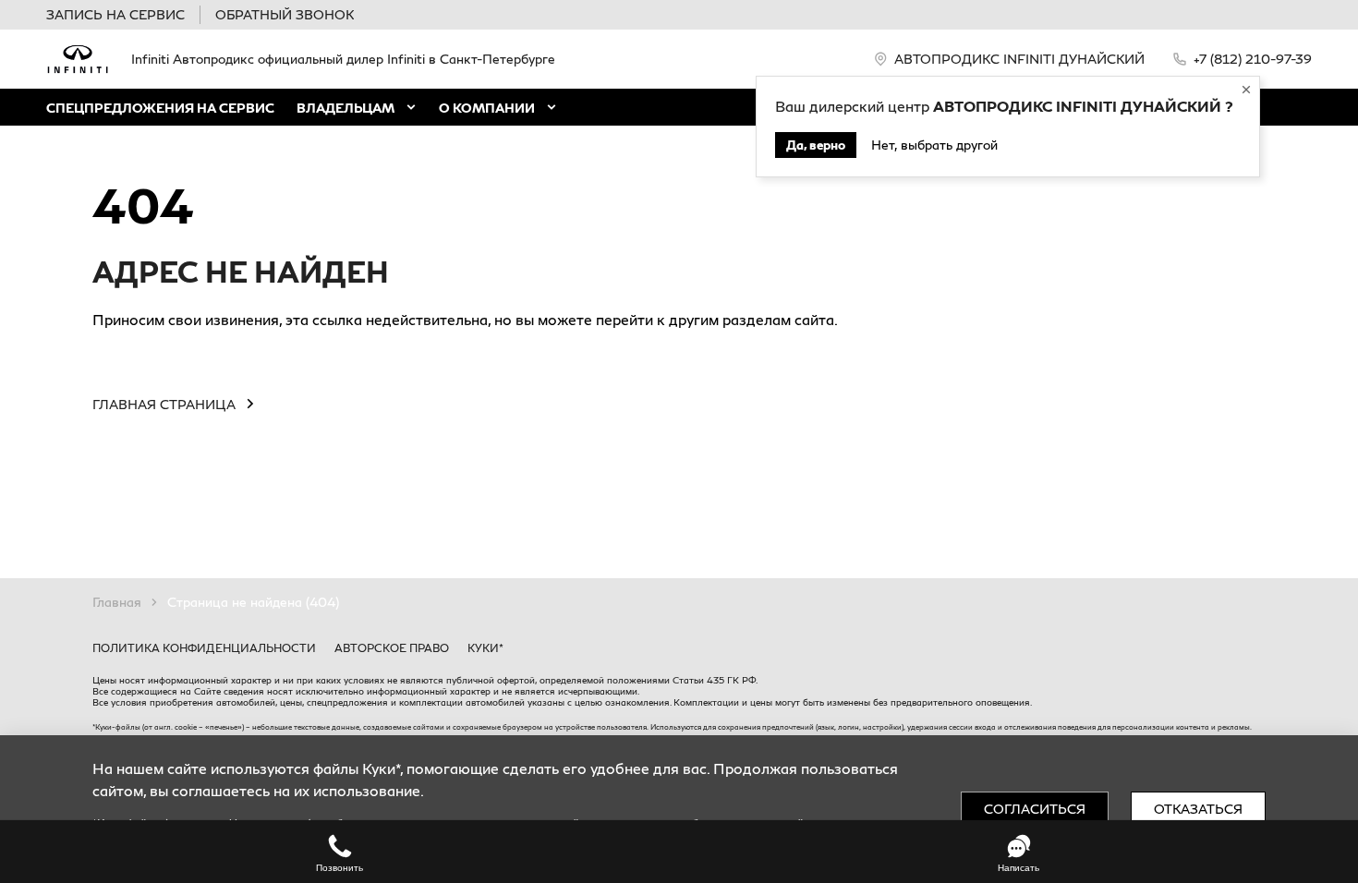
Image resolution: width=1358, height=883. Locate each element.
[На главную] (77, 59)
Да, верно (815, 144)
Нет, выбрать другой (934, 144)
